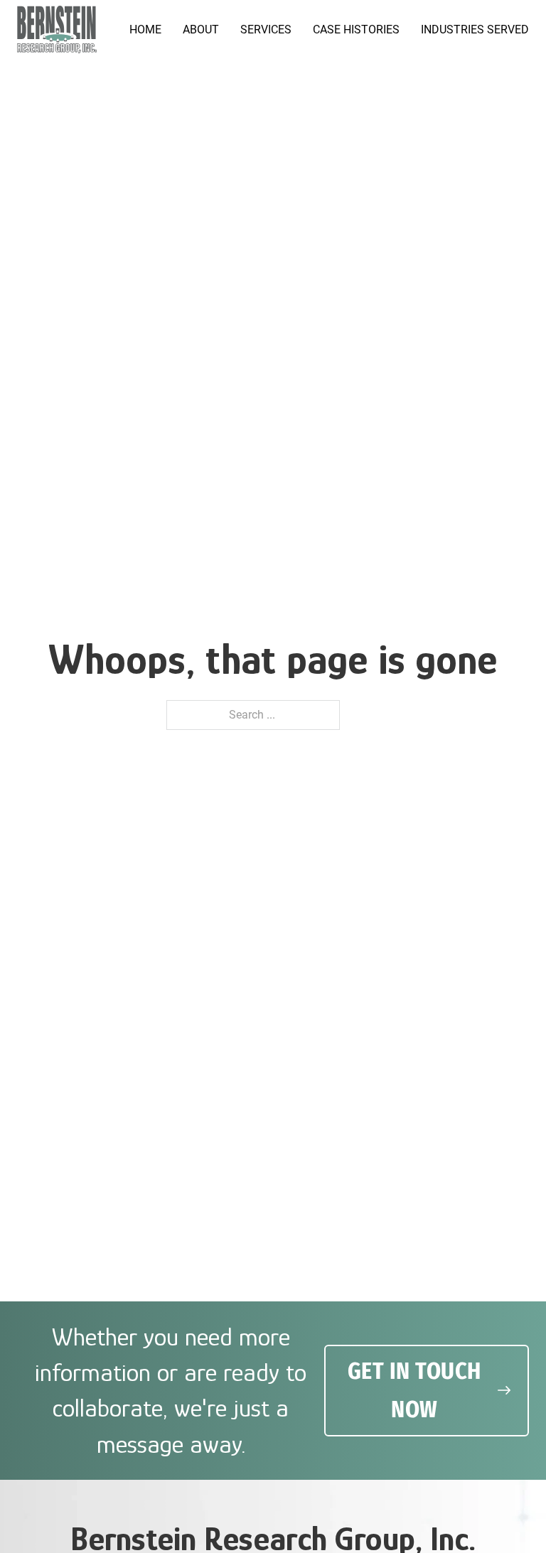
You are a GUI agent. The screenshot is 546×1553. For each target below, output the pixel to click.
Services (265, 29)
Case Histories (356, 29)
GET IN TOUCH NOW (414, 1390)
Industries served (475, 29)
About (201, 29)
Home (145, 29)
